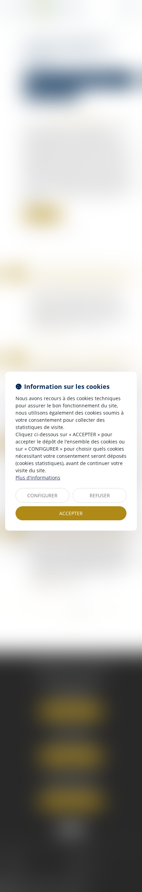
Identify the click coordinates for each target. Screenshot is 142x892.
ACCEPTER (71, 513)
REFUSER (100, 495)
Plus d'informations (38, 477)
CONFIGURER (42, 495)
